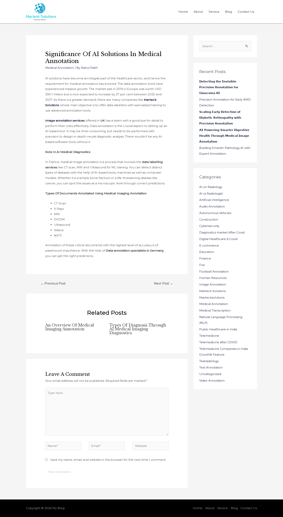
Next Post (163, 283)
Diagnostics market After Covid (221, 232)
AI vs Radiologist (211, 193)
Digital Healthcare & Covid (218, 239)
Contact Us (246, 11)
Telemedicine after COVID (218, 342)
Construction (208, 219)
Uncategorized (210, 374)
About (198, 11)
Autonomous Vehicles (215, 213)
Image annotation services (65, 120)
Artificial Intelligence (214, 200)
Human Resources (213, 278)
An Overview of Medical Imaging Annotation (69, 327)
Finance (205, 258)
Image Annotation (212, 284)
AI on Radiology (210, 187)
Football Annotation (214, 271)
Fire (202, 265)
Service (214, 11)
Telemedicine (209, 335)
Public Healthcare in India (218, 329)
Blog (228, 11)
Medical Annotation (59, 68)
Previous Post (53, 283)
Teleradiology (209, 361)
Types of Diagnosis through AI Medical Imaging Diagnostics (137, 329)
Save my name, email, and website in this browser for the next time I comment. (108, 460)
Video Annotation (212, 380)
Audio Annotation (212, 206)
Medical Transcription (214, 310)
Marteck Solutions (212, 291)
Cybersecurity (209, 226)
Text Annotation (211, 367)
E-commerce (209, 245)
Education (206, 252)
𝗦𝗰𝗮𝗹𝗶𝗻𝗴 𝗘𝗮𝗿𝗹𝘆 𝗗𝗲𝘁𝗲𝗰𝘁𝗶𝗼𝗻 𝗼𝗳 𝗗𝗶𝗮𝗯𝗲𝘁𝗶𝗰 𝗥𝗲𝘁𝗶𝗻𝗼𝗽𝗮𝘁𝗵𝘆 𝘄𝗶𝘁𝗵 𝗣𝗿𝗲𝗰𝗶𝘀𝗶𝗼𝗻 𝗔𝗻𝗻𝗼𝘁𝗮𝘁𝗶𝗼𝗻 (220, 117)
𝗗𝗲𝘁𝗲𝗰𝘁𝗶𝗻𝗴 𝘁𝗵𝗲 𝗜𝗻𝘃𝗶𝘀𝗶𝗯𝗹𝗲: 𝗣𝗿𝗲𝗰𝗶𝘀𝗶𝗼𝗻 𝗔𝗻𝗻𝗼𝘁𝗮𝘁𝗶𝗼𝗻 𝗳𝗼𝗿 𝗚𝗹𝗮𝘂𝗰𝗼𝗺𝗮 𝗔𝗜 (218, 87)
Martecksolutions (211, 297)
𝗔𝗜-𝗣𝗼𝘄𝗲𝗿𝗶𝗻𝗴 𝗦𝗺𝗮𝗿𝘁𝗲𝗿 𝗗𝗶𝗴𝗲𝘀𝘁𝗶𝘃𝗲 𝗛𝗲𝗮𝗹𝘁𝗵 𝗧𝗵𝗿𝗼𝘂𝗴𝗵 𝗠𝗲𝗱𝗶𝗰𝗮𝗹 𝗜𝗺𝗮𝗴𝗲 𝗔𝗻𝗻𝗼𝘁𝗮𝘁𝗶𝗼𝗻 (224, 135)
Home (183, 11)
